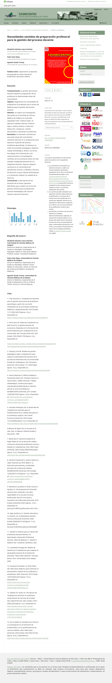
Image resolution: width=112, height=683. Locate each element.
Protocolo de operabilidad (89, 59)
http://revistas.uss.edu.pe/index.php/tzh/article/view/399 (28, 370)
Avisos (24, 23)
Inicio (9, 30)
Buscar (104, 23)
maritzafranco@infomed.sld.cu (83, 661)
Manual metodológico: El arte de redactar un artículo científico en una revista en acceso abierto (92, 54)
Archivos (15, 23)
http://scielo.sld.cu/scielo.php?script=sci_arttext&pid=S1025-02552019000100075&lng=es (18, 585)
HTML (58, 90)
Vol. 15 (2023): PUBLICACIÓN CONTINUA (35, 30)
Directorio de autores (88, 42)
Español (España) (85, 74)
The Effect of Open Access (62, 231)
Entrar (106, 9)
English (82, 71)
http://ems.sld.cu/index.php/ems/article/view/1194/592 (27, 638)
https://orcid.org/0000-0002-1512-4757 (18, 53)
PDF (49, 90)
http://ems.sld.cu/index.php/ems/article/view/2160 (26, 455)
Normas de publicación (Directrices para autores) (89, 37)
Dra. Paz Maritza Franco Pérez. (18, 659)
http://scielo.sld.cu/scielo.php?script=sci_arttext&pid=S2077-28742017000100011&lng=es (20, 399)
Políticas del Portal (14, 667)
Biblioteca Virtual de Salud (97, 1)
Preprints (83, 48)
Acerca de (43, 23)
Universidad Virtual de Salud (76, 1)
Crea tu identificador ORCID (90, 45)
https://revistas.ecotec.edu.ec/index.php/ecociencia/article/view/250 (32, 424)
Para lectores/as (85, 181)
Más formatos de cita (53, 128)
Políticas (33, 23)
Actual (6, 23)
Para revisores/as (85, 187)
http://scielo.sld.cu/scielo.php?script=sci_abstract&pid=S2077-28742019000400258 (20, 479)
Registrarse (98, 9)
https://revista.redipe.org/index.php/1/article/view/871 (27, 318)
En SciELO (55, 23)
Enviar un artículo (86, 82)
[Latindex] (85, 118)
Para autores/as (85, 184)
